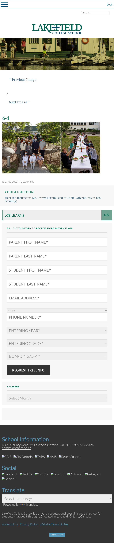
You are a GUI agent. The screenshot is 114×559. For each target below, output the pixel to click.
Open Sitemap (57, 535)
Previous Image (24, 79)
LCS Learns (14, 215)
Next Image (18, 102)
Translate (32, 504)
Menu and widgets (4, 4)
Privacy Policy (29, 524)
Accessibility (10, 524)
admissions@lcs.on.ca (16, 448)
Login (110, 4)
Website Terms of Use (54, 524)
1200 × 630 (28, 181)
